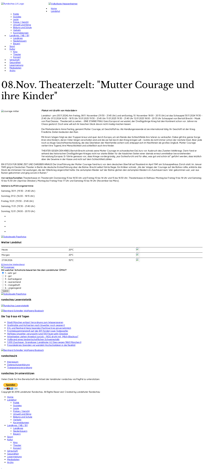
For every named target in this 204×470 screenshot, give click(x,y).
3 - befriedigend (13, 279)
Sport (12, 46)
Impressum (12, 361)
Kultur (12, 49)
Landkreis (18, 38)
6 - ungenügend (12, 288)
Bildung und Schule (22, 27)
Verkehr (17, 30)
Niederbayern (20, 41)
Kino (15, 51)
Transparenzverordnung (19, 367)
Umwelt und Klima (22, 24)
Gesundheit (15, 62)
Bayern (16, 43)
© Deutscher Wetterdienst (13, 264)
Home (54, 8)
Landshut (55, 11)
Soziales (17, 16)
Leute (16, 19)
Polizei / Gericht (21, 22)
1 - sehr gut (10, 273)
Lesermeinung (16, 65)
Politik (16, 14)
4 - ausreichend (12, 282)
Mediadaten (15, 68)
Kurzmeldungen (21, 33)
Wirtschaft (15, 59)
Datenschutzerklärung (18, 364)
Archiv (13, 70)
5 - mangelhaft (12, 285)
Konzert (17, 57)
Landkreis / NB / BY (19, 35)
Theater (17, 54)
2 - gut (7, 276)
